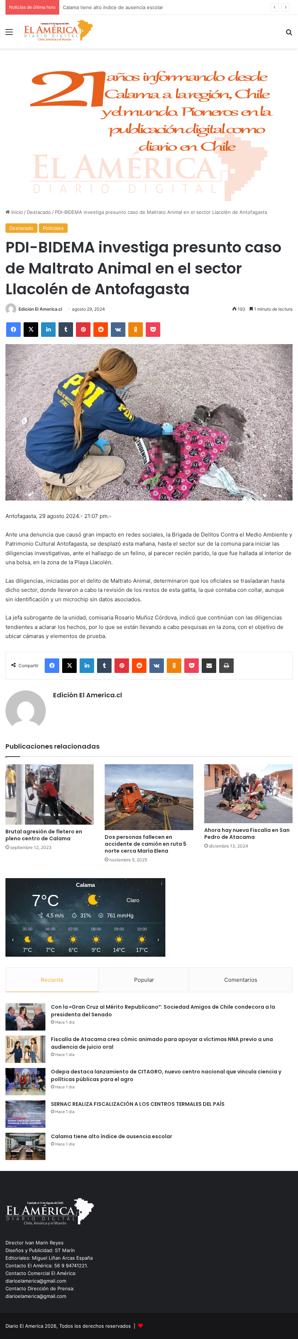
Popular (144, 979)
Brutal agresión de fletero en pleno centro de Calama (43, 835)
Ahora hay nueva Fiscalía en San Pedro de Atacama (247, 833)
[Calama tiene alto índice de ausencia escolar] (25, 1146)
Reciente (52, 979)
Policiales (53, 228)
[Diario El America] (58, 31)
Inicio (16, 212)
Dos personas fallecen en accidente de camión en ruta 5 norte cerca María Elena (145, 843)
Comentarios (240, 979)
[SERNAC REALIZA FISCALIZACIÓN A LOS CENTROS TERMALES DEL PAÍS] (25, 1114)
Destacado (39, 212)
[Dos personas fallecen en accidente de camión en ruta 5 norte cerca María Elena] (149, 797)
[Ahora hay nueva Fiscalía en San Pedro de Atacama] (248, 793)
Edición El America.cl (40, 309)
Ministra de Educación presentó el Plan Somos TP (119, 7)
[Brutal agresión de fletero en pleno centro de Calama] (49, 794)
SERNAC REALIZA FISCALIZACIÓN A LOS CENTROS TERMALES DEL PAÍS (138, 1104)
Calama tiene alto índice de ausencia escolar (111, 1136)
